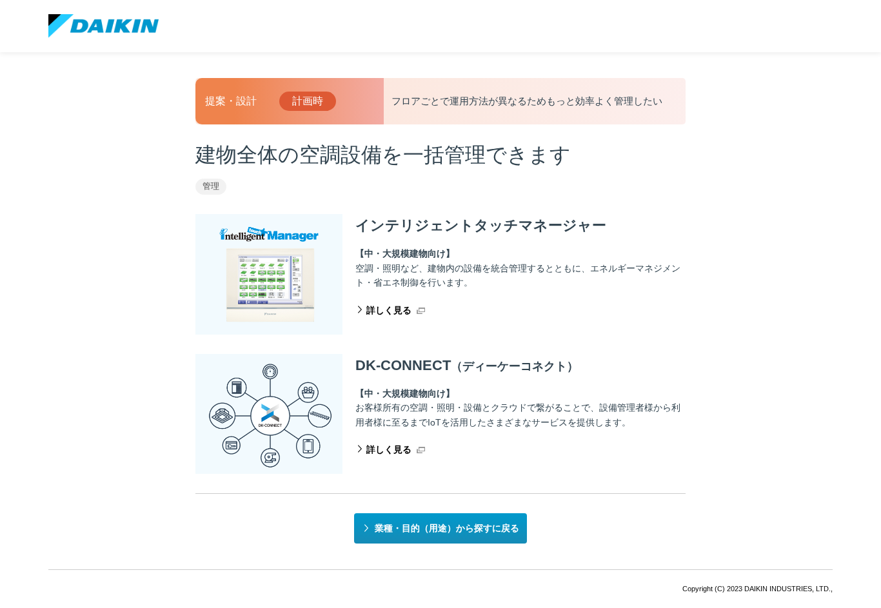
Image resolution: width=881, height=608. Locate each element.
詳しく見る (388, 310)
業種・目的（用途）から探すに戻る (447, 528)
